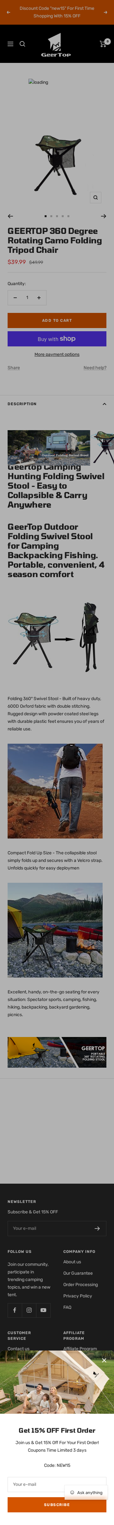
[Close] (104, 1360)
